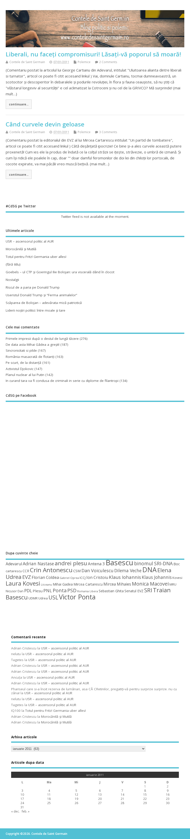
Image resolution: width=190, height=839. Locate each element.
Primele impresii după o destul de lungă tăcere (42, 338)
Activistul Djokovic (19, 369)
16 (167, 794)
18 (49, 799)
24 (22, 803)
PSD (71, 590)
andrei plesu (71, 563)
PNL (47, 590)
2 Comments (108, 62)
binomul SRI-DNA (153, 563)
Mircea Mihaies (117, 584)
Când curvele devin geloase (45, 124)
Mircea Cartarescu (88, 584)
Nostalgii (12, 279)
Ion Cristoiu (97, 577)
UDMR (33, 598)
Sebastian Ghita (111, 591)
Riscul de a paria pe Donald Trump (33, 287)
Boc (176, 563)
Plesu (38, 590)
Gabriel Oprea (69, 578)
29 (145, 803)
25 (49, 803)
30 (167, 803)
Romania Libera (87, 591)
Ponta (60, 590)
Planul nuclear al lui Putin (25, 374)
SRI (148, 590)
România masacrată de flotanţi (30, 356)
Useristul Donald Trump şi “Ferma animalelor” (41, 295)
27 (100, 803)
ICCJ (83, 577)
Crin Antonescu (51, 570)
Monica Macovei (150, 583)
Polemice (84, 62)
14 (122, 794)
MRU (172, 584)
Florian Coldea (45, 577)
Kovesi (177, 577)
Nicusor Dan (15, 591)
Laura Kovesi (23, 583)
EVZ (26, 576)
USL (53, 597)
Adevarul (14, 564)
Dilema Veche (128, 570)
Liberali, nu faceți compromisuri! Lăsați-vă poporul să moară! (93, 54)
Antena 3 (96, 564)
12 (76, 794)
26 (76, 803)
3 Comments (108, 132)
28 (122, 803)
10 (22, 794)
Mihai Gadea (63, 584)
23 (167, 799)
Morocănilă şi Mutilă (21, 249)
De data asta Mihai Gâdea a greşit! (32, 344)
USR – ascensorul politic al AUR (30, 241)
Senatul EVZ (133, 591)
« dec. (15, 811)
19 (76, 799)
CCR (26, 570)
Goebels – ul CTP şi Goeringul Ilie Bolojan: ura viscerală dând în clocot (60, 272)
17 (22, 799)
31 (22, 807)
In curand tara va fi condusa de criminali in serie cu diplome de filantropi (62, 380)
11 (49, 794)
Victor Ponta (77, 596)
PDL (28, 590)
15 (145, 794)
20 (100, 799)
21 (122, 799)
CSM (77, 570)
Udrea (43, 598)
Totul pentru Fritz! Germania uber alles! (36, 256)
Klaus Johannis (157, 577)
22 (145, 799)
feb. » (25, 811)
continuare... (18, 104)
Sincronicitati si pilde (21, 350)
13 (100, 794)
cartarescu (14, 571)
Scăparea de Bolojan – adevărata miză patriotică (44, 302)
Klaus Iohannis (125, 577)
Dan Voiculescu (97, 570)
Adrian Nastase (38, 564)
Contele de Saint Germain (27, 62)
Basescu (119, 563)
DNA (149, 569)
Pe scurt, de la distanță (23, 362)
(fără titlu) (13, 264)
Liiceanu (46, 584)
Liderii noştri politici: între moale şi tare (35, 310)
